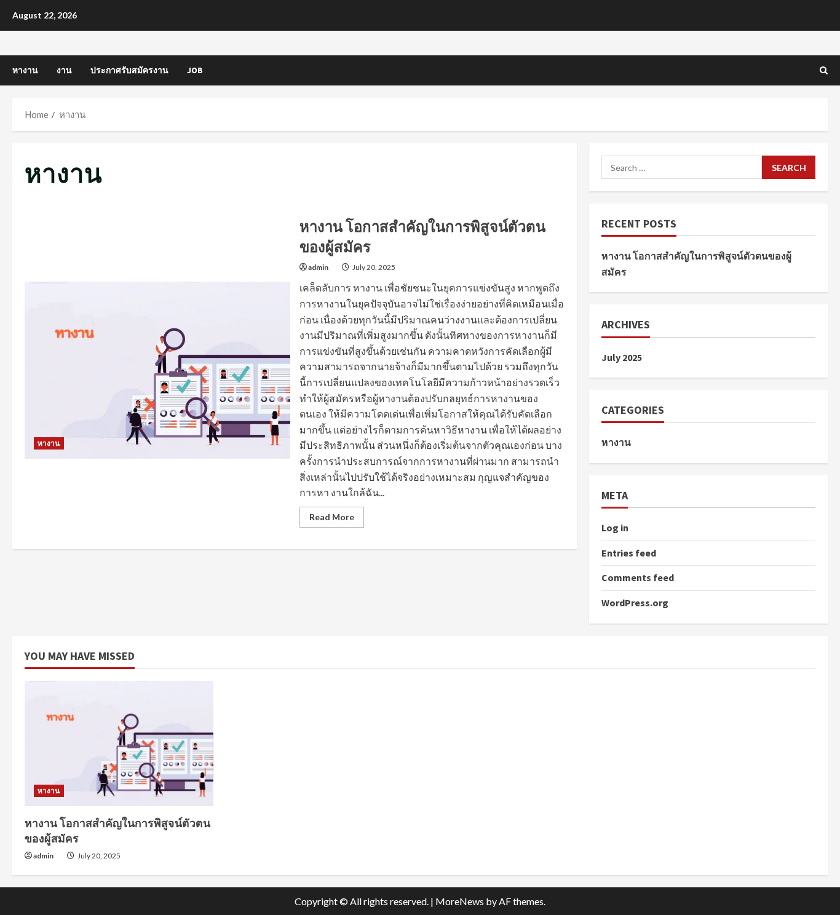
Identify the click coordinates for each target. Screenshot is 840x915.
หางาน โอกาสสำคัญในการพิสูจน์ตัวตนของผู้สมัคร (157, 370)
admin (318, 267)
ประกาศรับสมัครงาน (129, 70)
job (195, 70)
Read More (336, 519)
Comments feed (637, 577)
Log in (614, 527)
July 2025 (621, 357)
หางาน (25, 70)
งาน (64, 70)
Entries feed (628, 553)
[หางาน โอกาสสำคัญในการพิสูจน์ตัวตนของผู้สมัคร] (119, 743)
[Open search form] (824, 70)
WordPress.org (634, 602)
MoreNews (459, 901)
